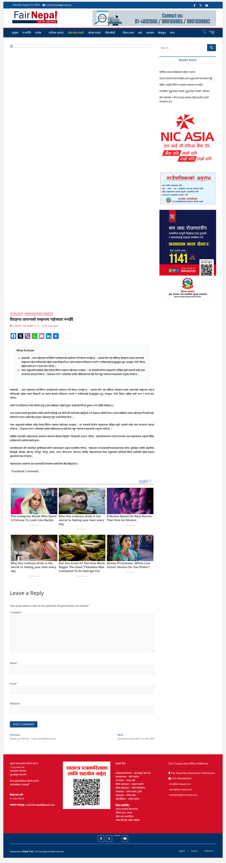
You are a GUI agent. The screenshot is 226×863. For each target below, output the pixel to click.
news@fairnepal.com (180, 789)
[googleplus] (117, 835)
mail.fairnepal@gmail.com (59, 5)
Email (14, 683)
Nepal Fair (28, 851)
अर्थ (140, 32)
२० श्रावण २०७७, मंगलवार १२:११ (25, 326)
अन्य (172, 32)
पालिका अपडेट (56, 32)
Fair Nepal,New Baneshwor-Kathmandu (192, 772)
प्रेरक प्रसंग (94, 32)
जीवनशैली (110, 32)
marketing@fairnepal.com (183, 794)
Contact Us (208, 851)
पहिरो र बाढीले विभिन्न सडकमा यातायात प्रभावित (181, 84)
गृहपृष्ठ (15, 32)
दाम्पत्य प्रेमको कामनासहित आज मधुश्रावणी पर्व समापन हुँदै (185, 78)
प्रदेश (38, 32)
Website (15, 703)
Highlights (16, 313)
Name (14, 662)
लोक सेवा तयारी (76, 32)
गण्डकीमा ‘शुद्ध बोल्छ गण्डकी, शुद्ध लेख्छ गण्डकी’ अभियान (184, 91)
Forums (194, 851)
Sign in (182, 851)
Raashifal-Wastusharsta (39, 313)
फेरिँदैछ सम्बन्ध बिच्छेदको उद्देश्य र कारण (177, 72)
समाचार (150, 32)
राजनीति (26, 32)
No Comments (51, 326)
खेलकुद (162, 32)
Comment (16, 612)
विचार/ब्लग (128, 32)
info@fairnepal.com (180, 783)
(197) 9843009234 (181, 778)
